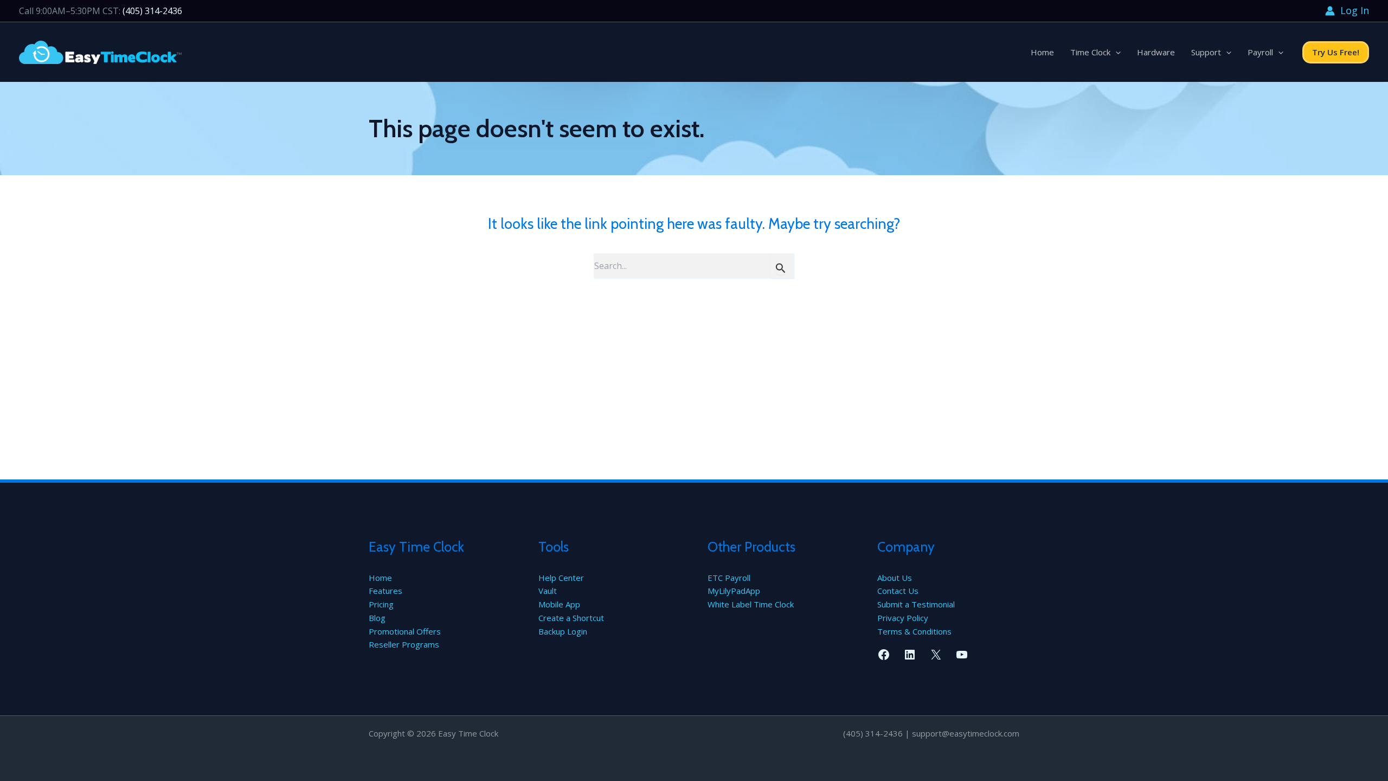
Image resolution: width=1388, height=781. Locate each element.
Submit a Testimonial (916, 604)
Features (385, 590)
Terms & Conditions (914, 631)
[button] (1115, 52)
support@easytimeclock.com (965, 733)
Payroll (1260, 52)
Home (1042, 52)
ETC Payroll (729, 577)
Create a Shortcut (571, 617)
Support (1206, 52)
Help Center (561, 577)
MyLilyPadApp (734, 590)
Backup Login (562, 631)
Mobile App (559, 604)
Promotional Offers (405, 631)
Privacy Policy (902, 617)
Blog (377, 617)
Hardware (1156, 52)
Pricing (381, 604)
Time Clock (1090, 52)
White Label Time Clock (751, 604)
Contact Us (897, 590)
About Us (894, 577)
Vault (547, 590)
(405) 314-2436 (152, 11)
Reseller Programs (404, 644)
